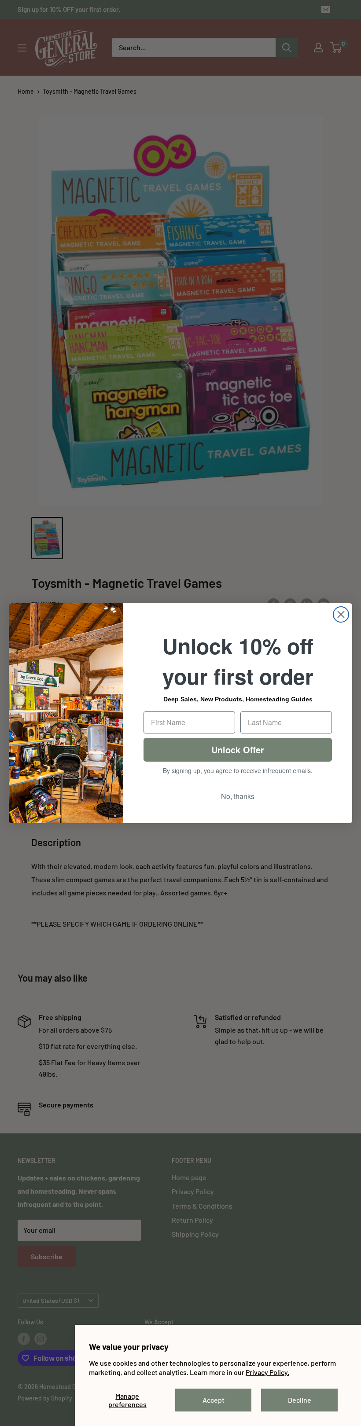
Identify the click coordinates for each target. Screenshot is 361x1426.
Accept (214, 1400)
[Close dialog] (341, 614)
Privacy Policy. (267, 1372)
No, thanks (237, 796)
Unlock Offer (237, 749)
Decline (299, 1400)
